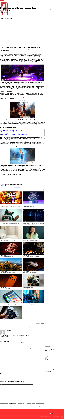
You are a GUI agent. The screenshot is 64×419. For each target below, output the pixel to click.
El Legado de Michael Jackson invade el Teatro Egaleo (11, 130)
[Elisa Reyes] (3, 332)
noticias (10, 18)
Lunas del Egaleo (15, 335)
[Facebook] (26, 15)
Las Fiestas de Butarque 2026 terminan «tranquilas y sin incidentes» (12, 381)
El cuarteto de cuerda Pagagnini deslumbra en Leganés (12, 131)
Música (8, 18)
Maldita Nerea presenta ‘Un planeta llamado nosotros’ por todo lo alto (14, 134)
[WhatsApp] (32, 15)
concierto (6, 335)
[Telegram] (39, 15)
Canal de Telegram (3, 185)
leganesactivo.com (17, 187)
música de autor (21, 335)
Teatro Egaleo (27, 335)
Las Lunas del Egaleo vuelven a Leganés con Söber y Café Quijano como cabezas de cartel (19, 133)
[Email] (36, 15)
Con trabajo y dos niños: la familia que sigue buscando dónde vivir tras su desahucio (36, 348)
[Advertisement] (22, 178)
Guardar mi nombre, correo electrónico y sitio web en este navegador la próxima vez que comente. (46, 358)
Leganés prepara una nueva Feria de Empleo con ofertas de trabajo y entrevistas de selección (31, 405)
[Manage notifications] (62, 417)
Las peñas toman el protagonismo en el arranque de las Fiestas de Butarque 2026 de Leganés (16, 384)
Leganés (10, 335)
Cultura (5, 18)
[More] (43, 15)
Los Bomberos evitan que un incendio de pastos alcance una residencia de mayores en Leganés (40, 405)
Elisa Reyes (3, 12)
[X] (29, 15)
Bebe (3, 335)
